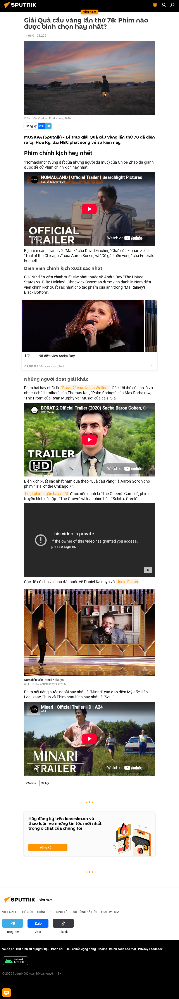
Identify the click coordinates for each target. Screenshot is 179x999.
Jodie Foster (127, 581)
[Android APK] (15, 961)
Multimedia (110, 912)
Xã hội (45, 783)
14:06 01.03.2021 (36, 35)
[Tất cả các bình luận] (6, 992)
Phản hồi (57, 949)
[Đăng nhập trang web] (163, 4)
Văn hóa (31, 783)
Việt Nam (9, 912)
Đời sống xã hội (84, 912)
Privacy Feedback (150, 949)
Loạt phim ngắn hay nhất (46, 493)
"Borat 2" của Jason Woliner (85, 387)
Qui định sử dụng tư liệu (32, 949)
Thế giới (26, 912)
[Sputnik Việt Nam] (21, 8)
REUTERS (32, 366)
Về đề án (8, 949)
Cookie (102, 949)
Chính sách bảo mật (122, 949)
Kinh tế (61, 912)
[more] (152, 365)
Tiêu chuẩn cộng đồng (80, 949)
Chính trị (44, 912)
